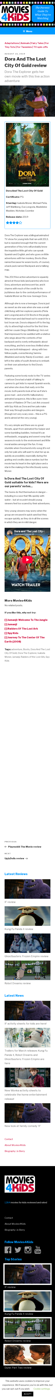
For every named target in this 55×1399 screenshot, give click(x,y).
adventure (16, 649)
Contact (9, 1139)
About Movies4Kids (15, 1145)
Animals (25, 43)
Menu (29, 31)
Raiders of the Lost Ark (33, 657)
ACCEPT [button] (27, 1394)
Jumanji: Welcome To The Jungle (27, 619)
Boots (26, 649)
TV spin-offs (40, 47)
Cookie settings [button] (41, 1388)
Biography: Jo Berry (15, 1151)
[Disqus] (27, 704)
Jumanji (12, 624)
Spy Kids (12, 633)
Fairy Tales (37, 43)
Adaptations (12, 43)
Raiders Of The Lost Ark (22, 628)
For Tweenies (24, 47)
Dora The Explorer (27, 653)
